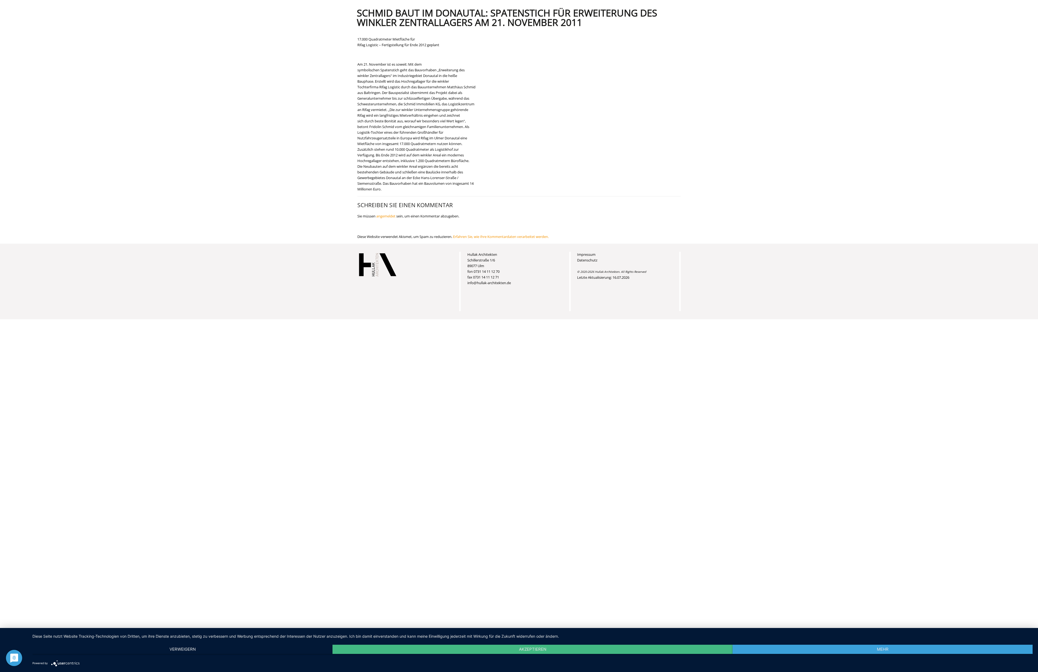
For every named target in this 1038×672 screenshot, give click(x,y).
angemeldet (385, 216)
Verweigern (182, 649)
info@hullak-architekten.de (489, 282)
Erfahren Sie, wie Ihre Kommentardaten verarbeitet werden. (501, 236)
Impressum (586, 254)
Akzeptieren (532, 649)
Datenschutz (587, 260)
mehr (883, 649)
